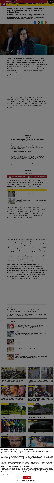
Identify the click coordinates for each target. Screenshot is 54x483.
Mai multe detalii (8, 455)
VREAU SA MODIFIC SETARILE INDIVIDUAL (26, 480)
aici (15, 461)
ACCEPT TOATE (27, 477)
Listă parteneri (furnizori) (6, 474)
